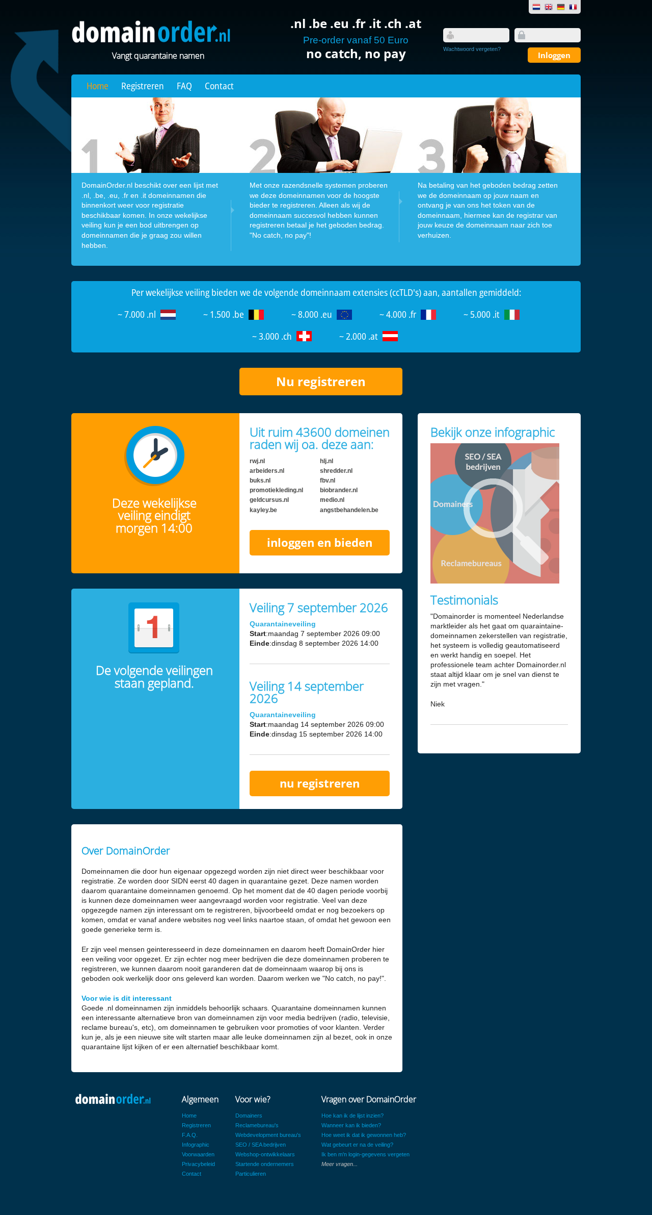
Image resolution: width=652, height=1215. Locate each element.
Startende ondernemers (264, 1164)
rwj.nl (257, 461)
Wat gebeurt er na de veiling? (357, 1145)
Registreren (142, 86)
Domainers (248, 1115)
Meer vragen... (339, 1164)
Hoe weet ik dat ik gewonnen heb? (363, 1135)
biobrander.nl (339, 490)
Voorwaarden (198, 1154)
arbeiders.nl (267, 470)
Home (97, 86)
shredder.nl (336, 470)
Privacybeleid (198, 1164)
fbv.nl (327, 480)
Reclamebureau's (257, 1125)
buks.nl (260, 480)
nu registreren (320, 783)
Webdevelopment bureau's (268, 1135)
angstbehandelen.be (349, 510)
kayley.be (263, 510)
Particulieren (250, 1174)
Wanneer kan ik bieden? (351, 1125)
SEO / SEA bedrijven (260, 1145)
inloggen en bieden (319, 542)
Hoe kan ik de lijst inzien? (352, 1115)
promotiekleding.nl (276, 490)
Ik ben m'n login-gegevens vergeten (365, 1154)
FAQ (184, 86)
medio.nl (332, 499)
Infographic (195, 1145)
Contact (219, 86)
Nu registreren (321, 381)
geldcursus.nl (269, 499)
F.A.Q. (190, 1135)
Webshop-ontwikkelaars (265, 1154)
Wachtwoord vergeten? (472, 49)
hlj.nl (326, 461)
